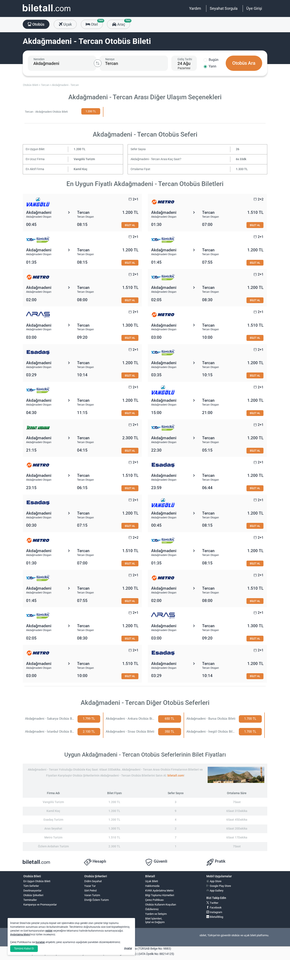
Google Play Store (220, 885)
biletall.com (176, 775)
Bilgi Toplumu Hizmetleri (159, 895)
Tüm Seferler (31, 885)
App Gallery (216, 890)
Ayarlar (128, 948)
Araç (123, 23)
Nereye (109, 59)
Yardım (195, 8)
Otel (96, 23)
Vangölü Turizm (84, 159)
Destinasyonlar (32, 890)
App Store (215, 881)
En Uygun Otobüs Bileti (36, 881)
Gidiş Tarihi (184, 59)
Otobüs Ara (243, 63)
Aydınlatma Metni (20, 934)
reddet (48, 930)
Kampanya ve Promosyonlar (40, 904)
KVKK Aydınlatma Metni (159, 890)
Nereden (39, 59)
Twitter (213, 902)
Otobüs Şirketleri (33, 895)
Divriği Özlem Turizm (96, 899)
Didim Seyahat (93, 881)
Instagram (215, 912)
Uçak (67, 24)
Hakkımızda (152, 885)
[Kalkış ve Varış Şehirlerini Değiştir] (97, 63)
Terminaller (30, 899)
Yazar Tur (90, 885)
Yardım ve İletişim (156, 913)
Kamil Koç (80, 169)
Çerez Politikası (154, 899)
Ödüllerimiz (152, 909)
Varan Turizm (92, 895)
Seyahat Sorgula (224, 8)
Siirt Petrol (90, 890)
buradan (40, 942)
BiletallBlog (216, 916)
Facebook (215, 907)
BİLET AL (130, 225)
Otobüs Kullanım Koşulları (160, 904)
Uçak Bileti (151, 881)
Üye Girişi (254, 8)
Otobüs (37, 24)
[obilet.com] (46, 12)
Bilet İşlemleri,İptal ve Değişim (155, 920)
